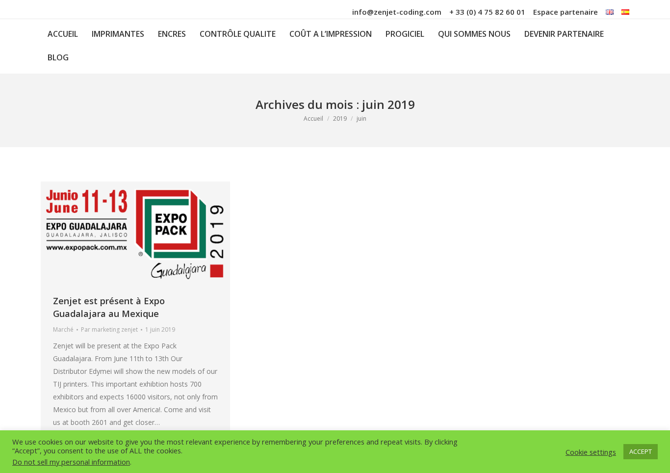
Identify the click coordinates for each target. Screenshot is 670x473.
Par (109, 329)
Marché (63, 329)
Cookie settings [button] (591, 451)
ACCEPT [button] (640, 451)
